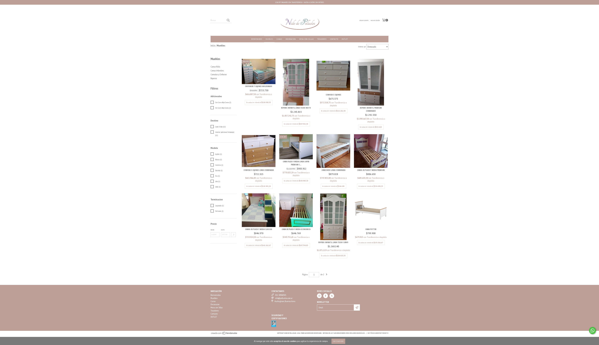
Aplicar (233, 234)
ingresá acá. (360, 333)
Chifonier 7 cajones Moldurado (258, 86)
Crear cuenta (363, 20)
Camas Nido (215, 66)
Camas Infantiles (217, 70)
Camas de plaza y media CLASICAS (258, 229)
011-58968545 (280, 295)
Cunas (279, 39)
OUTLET (345, 39)
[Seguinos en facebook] (325, 295)
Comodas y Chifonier (219, 74)
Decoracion (291, 39)
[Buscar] (228, 20)
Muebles (269, 39)
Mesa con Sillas (306, 39)
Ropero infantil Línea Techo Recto (296, 107)
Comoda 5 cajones (333, 94)
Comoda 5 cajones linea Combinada (258, 170)
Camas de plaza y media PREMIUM (371, 170)
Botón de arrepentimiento (378, 333)
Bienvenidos (256, 39)
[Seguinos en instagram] (319, 295)
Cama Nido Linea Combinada (333, 170)
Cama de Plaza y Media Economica (296, 229)
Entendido (338, 341)
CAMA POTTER (370, 229)
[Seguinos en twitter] (331, 295)
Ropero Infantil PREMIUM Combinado (371, 109)
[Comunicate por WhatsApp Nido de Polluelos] (592, 330)
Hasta (223, 230)
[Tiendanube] (224, 334)
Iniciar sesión (375, 20)
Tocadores (321, 39)
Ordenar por (362, 46)
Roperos (214, 78)
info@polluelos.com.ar (283, 298)
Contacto (334, 39)
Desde (212, 230)
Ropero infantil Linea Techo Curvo (333, 242)
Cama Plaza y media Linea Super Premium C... (296, 163)
